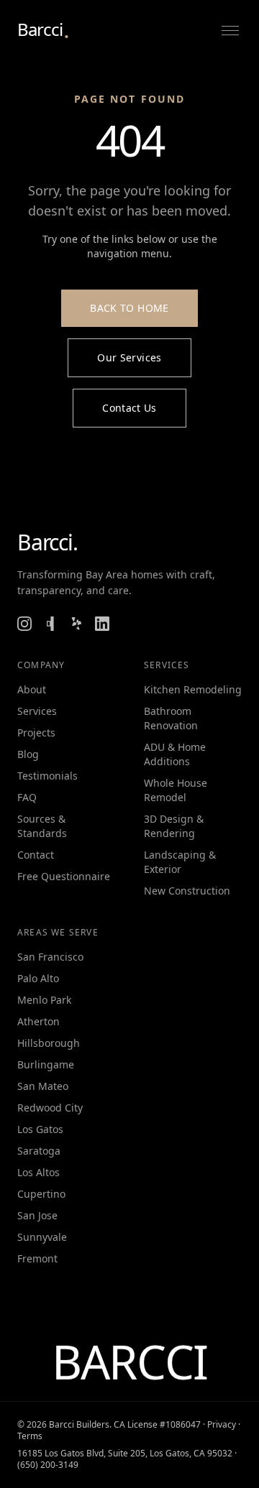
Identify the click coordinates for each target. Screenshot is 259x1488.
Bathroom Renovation (171, 718)
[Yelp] (76, 624)
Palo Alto (38, 978)
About (31, 689)
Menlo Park (44, 1000)
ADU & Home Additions (175, 754)
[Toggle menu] (230, 30)
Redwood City (50, 1107)
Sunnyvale (42, 1237)
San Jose (37, 1215)
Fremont (37, 1258)
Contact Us (129, 408)
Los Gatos (40, 1129)
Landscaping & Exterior (180, 862)
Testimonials (47, 775)
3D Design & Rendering (174, 826)
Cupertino (41, 1194)
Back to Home (129, 308)
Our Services (129, 357)
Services (37, 711)
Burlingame (45, 1064)
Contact (35, 854)
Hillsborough (48, 1043)
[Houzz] (50, 624)
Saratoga (38, 1150)
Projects (36, 732)
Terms (29, 1436)
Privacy (221, 1424)
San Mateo (42, 1086)
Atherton (38, 1021)
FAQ (27, 797)
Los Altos (38, 1172)
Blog (28, 754)
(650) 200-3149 (47, 1465)
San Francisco (50, 956)
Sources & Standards (42, 826)
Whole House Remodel (175, 790)
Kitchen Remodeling (193, 689)
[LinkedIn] (102, 624)
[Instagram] (24, 624)
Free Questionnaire (63, 876)
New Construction (187, 890)
